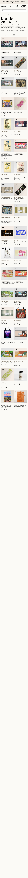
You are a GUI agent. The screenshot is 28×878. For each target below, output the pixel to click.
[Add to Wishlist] (3, 39)
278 (18, 414)
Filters (8, 35)
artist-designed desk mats (6, 27)
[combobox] (14, 10)
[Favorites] (13, 6)
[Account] (10, 6)
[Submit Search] (2, 11)
